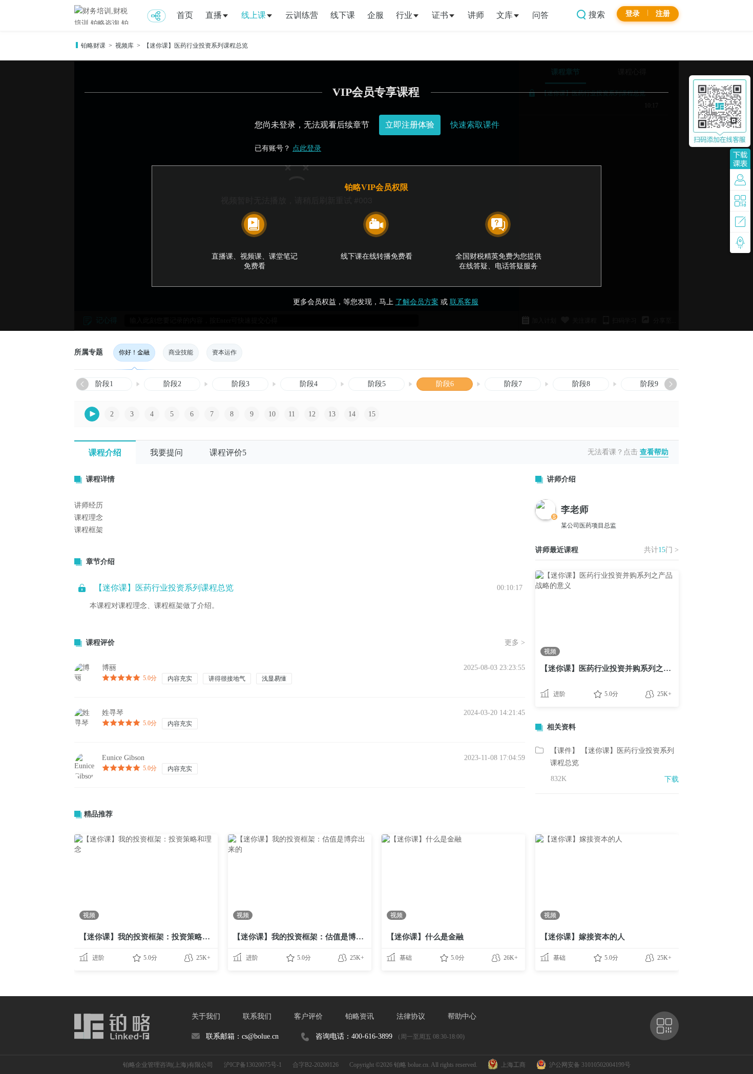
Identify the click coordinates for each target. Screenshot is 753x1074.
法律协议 (410, 1016)
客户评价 (308, 1016)
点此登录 (306, 148)
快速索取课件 (474, 124)
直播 (213, 15)
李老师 (575, 509)
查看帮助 (654, 452)
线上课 (253, 15)
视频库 (124, 45)
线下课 (342, 15)
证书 (440, 15)
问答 (540, 15)
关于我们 (206, 1016)
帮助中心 (462, 1016)
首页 (185, 15)
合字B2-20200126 (315, 1064)
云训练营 (301, 15)
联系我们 (257, 1016)
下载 (671, 779)
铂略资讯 (359, 1016)
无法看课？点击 (613, 452)
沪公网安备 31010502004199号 (588, 1064)
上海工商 (512, 1064)
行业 (404, 15)
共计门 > (661, 550)
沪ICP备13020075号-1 (253, 1064)
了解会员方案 (416, 302)
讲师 (476, 15)
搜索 (596, 14)
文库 (504, 15)
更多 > (515, 642)
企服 (375, 15)
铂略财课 (93, 45)
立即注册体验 (409, 124)
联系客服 (464, 302)
